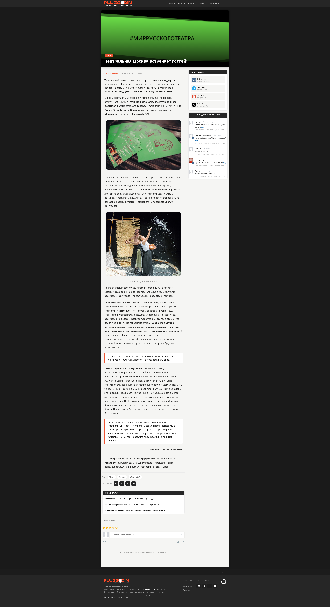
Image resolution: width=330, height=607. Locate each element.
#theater (122, 477)
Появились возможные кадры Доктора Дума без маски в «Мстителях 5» (135, 510)
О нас (185, 583)
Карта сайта (187, 587)
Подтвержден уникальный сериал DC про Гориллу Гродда (129, 499)
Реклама (186, 590)
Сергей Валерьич (203, 135)
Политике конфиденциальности (145, 595)
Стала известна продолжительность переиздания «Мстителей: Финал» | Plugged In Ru (227, 165)
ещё (202, 127)
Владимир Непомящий (205, 159)
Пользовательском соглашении (116, 597)
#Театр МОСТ (135, 477)
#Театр (111, 477)
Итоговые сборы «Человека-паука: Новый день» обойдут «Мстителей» (134, 504)
